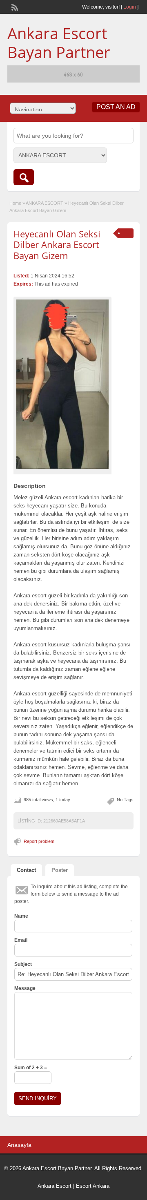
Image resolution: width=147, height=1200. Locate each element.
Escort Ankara (92, 1186)
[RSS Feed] (14, 6)
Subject (23, 964)
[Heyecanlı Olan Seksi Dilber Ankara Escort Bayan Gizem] (62, 384)
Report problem (39, 841)
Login (129, 7)
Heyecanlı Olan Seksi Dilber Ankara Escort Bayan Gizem (56, 244)
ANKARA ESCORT (44, 203)
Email (20, 940)
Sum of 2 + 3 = (30, 1067)
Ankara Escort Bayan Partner (58, 42)
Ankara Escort (54, 1186)
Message (25, 988)
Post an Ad (116, 106)
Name (21, 916)
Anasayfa (19, 1145)
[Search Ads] (23, 177)
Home (15, 203)
